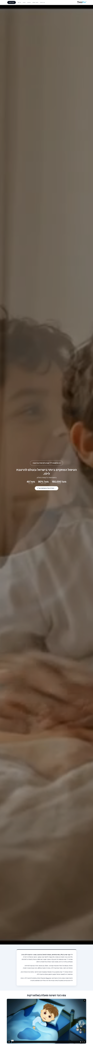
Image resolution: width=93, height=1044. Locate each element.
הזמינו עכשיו (11, 2)
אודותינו (29, 2)
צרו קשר (19, 2)
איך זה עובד (42, 2)
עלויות (24, 2)
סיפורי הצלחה (35, 2)
